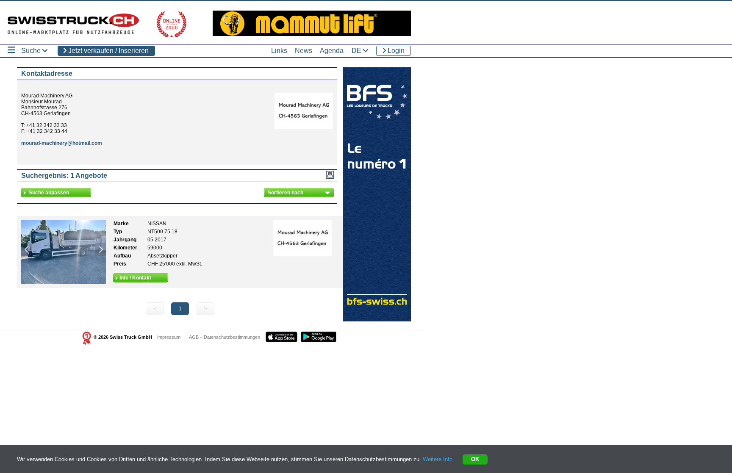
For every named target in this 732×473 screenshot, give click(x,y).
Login (395, 50)
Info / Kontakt (135, 278)
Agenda (332, 50)
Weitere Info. (438, 459)
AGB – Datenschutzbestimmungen (224, 337)
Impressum (168, 337)
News (303, 50)
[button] (26, 249)
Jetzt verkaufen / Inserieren (108, 50)
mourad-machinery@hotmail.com (61, 143)
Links (279, 50)
